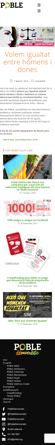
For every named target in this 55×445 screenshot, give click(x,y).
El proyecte (8, 386)
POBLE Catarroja (15, 371)
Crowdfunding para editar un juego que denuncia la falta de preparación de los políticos (27, 280)
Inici (5, 359)
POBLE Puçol (13, 377)
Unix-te (6, 401)
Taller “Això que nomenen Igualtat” (27, 321)
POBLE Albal (13, 365)
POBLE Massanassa (17, 374)
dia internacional (23, 140)
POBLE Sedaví (14, 380)
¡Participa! (8, 398)
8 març (11, 140)
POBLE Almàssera (16, 368)
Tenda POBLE (13, 395)
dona (35, 140)
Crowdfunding (14, 392)
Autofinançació (10, 389)
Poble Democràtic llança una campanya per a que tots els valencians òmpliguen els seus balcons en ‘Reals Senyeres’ (27, 186)
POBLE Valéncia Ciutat (18, 383)
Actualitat (40, 81)
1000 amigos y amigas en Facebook (27, 220)
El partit (7, 362)
